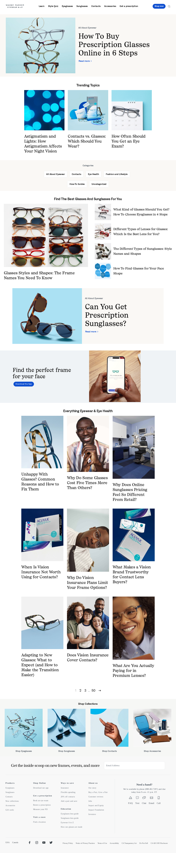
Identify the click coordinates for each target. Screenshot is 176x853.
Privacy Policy (68, 843)
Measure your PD (40, 809)
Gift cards (10, 810)
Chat (144, 803)
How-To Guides (77, 184)
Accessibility (114, 843)
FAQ (130, 803)
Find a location (39, 822)
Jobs (90, 801)
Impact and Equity (96, 805)
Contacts (96, 6)
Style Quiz (53, 6)
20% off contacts (68, 797)
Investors (92, 814)
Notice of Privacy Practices (85, 843)
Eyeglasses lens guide (70, 814)
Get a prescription (129, 6)
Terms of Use (102, 843)
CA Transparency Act (129, 843)
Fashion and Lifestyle (116, 174)
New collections (12, 801)
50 (94, 690)
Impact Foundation (96, 810)
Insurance (65, 788)
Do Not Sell (143, 843)
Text (137, 803)
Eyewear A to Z (67, 823)
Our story (92, 788)
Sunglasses (82, 6)
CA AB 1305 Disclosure (159, 843)
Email (151, 803)
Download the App (24, 384)
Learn (42, 6)
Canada (15, 842)
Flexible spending (68, 792)
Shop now (159, 6)
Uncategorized (99, 184)
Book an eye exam (40, 801)
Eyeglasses (67, 6)
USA (7, 842)
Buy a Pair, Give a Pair (98, 792)
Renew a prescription (42, 805)
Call (159, 803)
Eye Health (93, 174)
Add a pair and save (69, 801)
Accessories (110, 6)
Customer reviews (95, 797)
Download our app (40, 788)
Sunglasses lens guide (70, 818)
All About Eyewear (55, 174)
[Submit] (161, 766)
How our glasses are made (71, 827)
